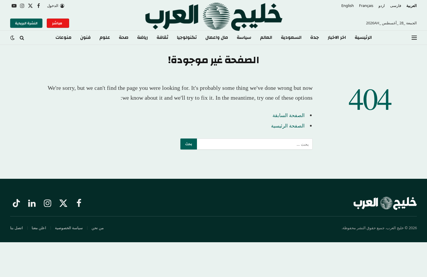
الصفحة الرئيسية (288, 125)
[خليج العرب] (213, 23)
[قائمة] (414, 37)
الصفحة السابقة (288, 115)
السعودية (291, 37)
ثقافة (162, 37)
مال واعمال (216, 37)
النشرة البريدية (26, 23)
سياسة (244, 37)
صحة (123, 37)
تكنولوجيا (187, 37)
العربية (411, 5)
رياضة (142, 37)
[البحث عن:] (254, 144)
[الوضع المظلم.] (13, 37)
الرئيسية (363, 37)
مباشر (58, 23)
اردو (381, 5)
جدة (314, 37)
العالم (266, 37)
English (347, 5)
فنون (85, 37)
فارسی (395, 5)
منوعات (63, 37)
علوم (104, 37)
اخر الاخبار (337, 37)
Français (366, 5)
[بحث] (22, 37)
